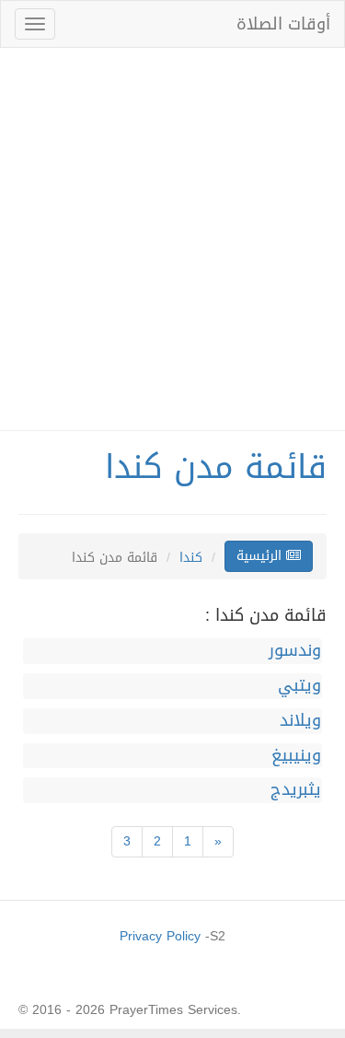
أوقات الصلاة (283, 24)
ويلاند (300, 721)
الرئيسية (261, 555)
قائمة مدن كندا (216, 467)
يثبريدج (295, 790)
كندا (190, 557)
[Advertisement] (172, 239)
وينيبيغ (296, 756)
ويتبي (299, 686)
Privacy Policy (160, 936)
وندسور (295, 651)
